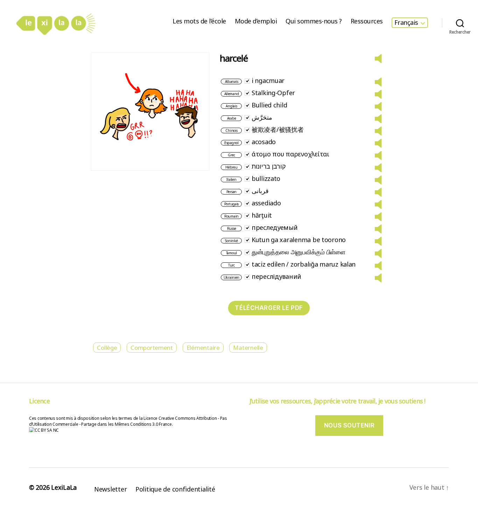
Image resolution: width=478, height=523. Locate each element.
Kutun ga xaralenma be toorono (299, 239)
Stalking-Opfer (273, 93)
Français (406, 23)
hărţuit (262, 215)
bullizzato (266, 178)
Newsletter (110, 489)
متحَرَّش (262, 117)
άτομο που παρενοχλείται (290, 154)
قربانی (260, 190)
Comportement (152, 348)
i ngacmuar (268, 80)
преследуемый (275, 227)
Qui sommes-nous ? (314, 21)
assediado (266, 203)
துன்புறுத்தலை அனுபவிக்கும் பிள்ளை (298, 252)
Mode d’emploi (256, 21)
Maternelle (248, 348)
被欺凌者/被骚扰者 (278, 129)
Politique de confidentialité (175, 489)
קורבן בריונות (269, 166)
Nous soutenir (349, 425)
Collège (107, 348)
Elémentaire (203, 348)
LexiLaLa (64, 487)
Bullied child (269, 105)
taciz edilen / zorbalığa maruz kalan (304, 264)
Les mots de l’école (199, 21)
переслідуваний (276, 276)
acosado (264, 141)
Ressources (367, 21)
